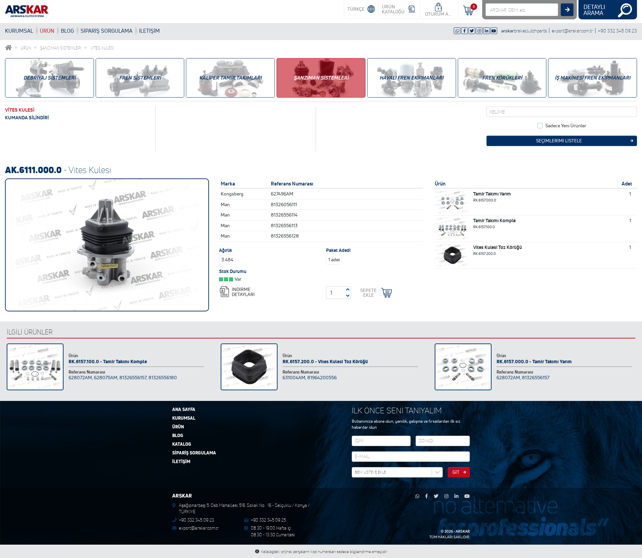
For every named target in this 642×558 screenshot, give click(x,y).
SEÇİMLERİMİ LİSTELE (559, 141)
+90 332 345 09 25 (268, 520)
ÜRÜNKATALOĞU (393, 9)
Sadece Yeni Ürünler (565, 126)
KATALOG (181, 444)
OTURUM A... (438, 14)
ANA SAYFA (183, 409)
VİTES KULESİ (102, 47)
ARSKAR (463, 531)
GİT (455, 472)
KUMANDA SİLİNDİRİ (27, 118)
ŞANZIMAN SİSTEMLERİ (60, 47)
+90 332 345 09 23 (617, 30)
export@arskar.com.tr (572, 30)
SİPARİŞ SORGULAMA (194, 453)
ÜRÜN (47, 30)
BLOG (67, 30)
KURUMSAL (19, 30)
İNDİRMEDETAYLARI (243, 291)
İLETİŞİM (149, 30)
